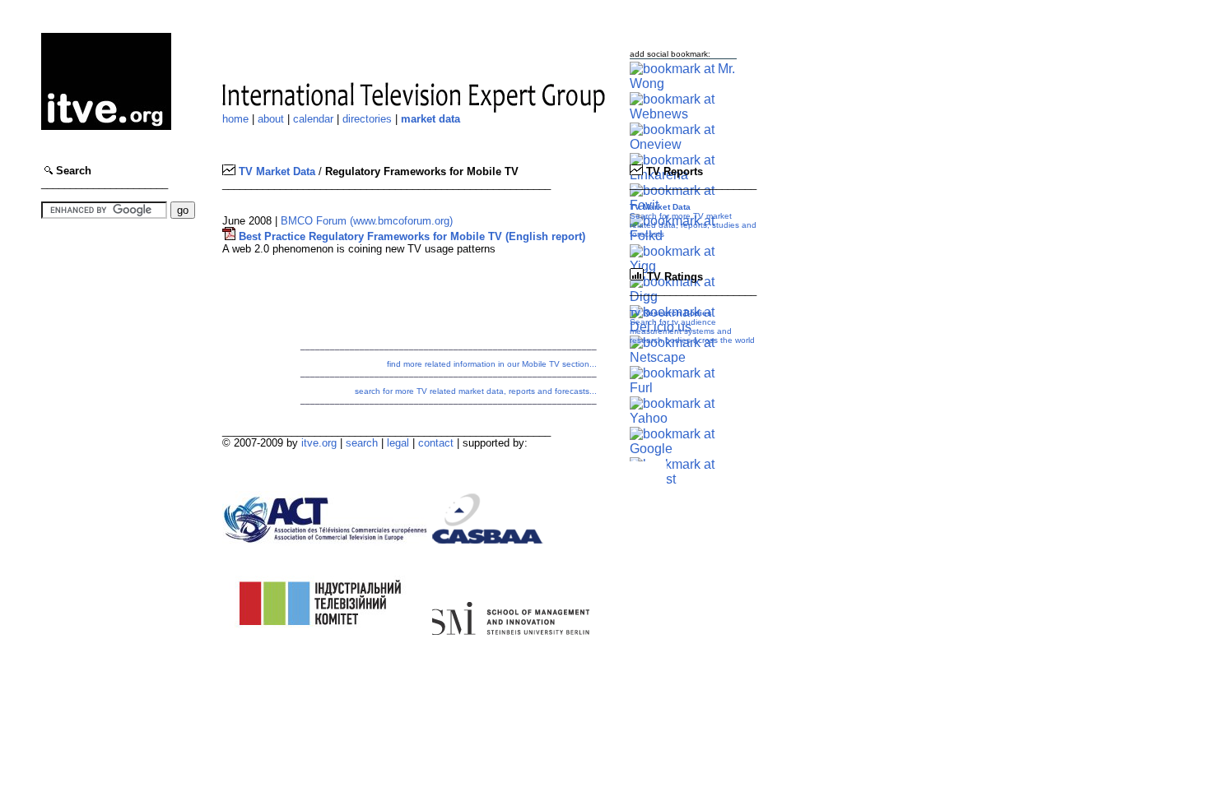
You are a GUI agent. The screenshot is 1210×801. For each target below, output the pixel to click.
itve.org (319, 443)
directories (367, 119)
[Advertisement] (90, 346)
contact (436, 443)
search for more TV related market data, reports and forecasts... (476, 391)
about (271, 119)
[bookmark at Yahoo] (683, 418)
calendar (313, 119)
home (235, 119)
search (362, 443)
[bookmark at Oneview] (683, 144)
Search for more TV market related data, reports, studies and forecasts (693, 220)
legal (398, 443)
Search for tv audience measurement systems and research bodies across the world (692, 326)
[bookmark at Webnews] (683, 114)
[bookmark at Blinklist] (683, 479)
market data (430, 119)
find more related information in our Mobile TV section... (492, 363)
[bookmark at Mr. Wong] (683, 83)
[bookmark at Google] (683, 449)
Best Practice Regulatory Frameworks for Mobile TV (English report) (410, 236)
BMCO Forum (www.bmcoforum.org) (367, 221)
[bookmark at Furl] (683, 388)
